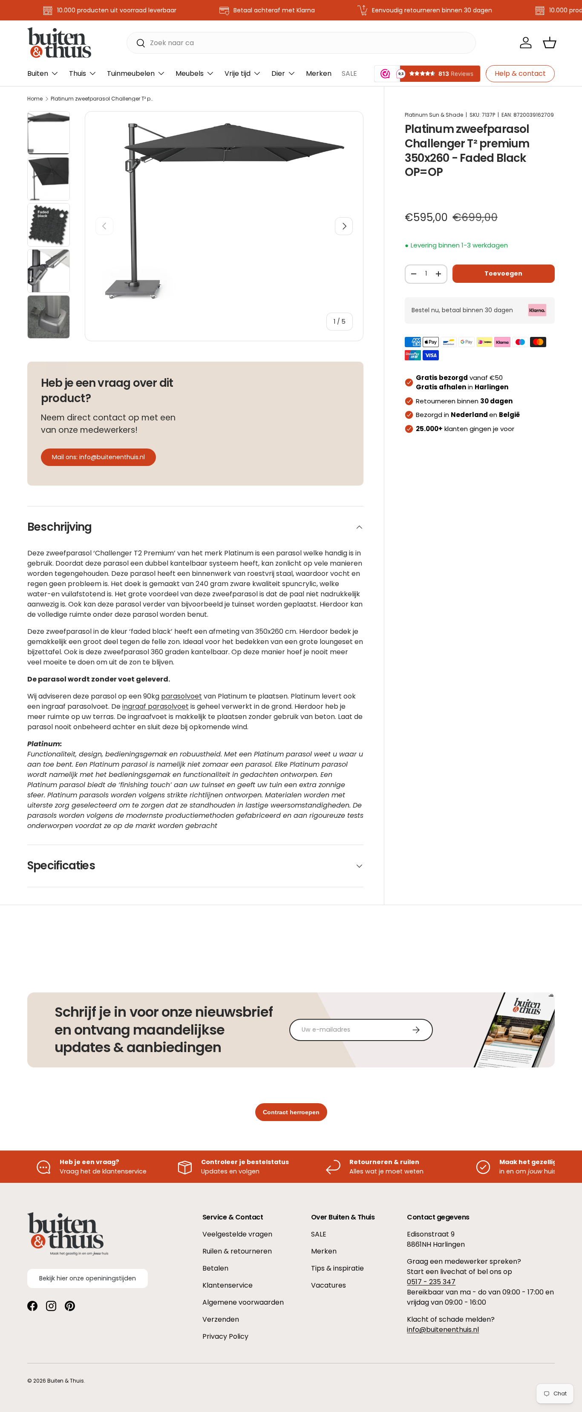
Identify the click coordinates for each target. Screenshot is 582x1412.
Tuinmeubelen (131, 73)
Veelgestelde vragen (237, 1234)
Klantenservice (227, 1285)
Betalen (215, 1268)
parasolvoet (181, 696)
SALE (349, 73)
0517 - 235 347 (431, 1282)
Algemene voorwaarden (243, 1302)
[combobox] (301, 43)
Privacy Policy (225, 1336)
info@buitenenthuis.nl (443, 1329)
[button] (549, 42)
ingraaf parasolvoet (155, 706)
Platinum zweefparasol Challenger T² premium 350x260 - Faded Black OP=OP (102, 98)
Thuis (77, 73)
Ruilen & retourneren (237, 1251)
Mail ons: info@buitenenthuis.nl (98, 457)
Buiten (37, 73)
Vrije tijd (238, 73)
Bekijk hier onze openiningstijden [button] (87, 1278)
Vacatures (328, 1285)
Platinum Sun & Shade (434, 114)
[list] (224, 210)
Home (35, 98)
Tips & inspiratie (337, 1268)
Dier (278, 73)
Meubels (190, 73)
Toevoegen (503, 273)
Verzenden (220, 1319)
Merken (318, 73)
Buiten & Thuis (65, 1380)
